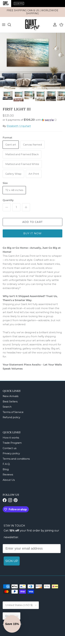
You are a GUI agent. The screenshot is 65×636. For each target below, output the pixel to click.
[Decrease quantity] (7, 207)
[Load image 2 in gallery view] (32, 61)
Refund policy (11, 417)
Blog (6, 469)
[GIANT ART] (32, 25)
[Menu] (3, 24)
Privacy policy (11, 453)
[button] (32, 119)
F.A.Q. (6, 464)
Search (7, 406)
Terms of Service (13, 412)
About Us (9, 479)
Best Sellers (10, 401)
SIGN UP (11, 561)
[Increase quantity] (26, 207)
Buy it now (32, 233)
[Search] (11, 24)
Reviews (8, 474)
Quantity (8, 200)
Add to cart (32, 222)
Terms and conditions (16, 458)
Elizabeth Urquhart (19, 126)
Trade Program (12, 442)
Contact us (9, 448)
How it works (11, 437)
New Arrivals (10, 396)
